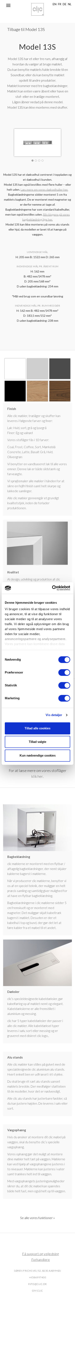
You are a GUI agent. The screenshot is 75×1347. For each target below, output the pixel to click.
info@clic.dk (37, 1284)
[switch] (64, 672)
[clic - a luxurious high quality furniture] (37, 9)
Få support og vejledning (40, 1254)
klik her (37, 776)
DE (64, 4)
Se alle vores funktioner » (37, 1218)
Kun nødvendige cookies (38, 755)
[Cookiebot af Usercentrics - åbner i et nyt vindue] (53, 588)
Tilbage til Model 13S (25, 29)
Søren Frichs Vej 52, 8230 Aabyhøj (37, 1270)
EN (54, 4)
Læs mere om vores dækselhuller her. (44, 189)
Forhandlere (40, 1259)
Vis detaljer (54, 715)
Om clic (37, 1290)
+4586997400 (37, 1277)
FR (59, 4)
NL (69, 4)
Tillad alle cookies (37, 728)
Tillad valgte (37, 741)
